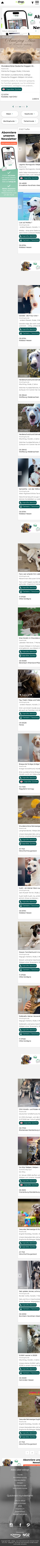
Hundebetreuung (20, 1477)
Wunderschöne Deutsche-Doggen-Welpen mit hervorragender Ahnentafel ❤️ (18, 66)
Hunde (20, 1475)
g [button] (13, 107)
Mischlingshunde (10, 121)
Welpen (9, 114)
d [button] (38, 50)
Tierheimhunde (30, 121)
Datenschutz (20, 1511)
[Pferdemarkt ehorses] (16, 1536)
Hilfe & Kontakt (20, 1503)
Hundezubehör (20, 1480)
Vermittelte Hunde (20, 1488)
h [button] (27, 107)
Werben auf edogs (20, 1514)
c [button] (2, 50)
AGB (20, 1506)
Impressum (20, 1509)
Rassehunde (30, 114)
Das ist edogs (20, 1501)
